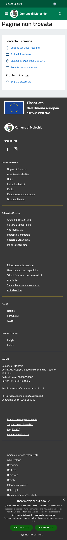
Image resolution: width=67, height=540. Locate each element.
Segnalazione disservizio (20, 424)
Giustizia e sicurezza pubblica (22, 270)
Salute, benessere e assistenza (23, 285)
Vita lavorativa (15, 229)
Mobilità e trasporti (17, 245)
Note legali (13, 490)
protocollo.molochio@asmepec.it (25, 396)
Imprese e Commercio (18, 235)
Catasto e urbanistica (18, 240)
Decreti (11, 480)
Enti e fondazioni (16, 184)
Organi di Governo (16, 169)
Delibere (11, 470)
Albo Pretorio (14, 460)
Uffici (10, 179)
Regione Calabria (13, 4)
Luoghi (10, 340)
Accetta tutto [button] (21, 527)
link (33, 521)
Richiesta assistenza (18, 434)
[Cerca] (60, 14)
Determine (12, 465)
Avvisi (10, 321)
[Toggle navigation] (6, 13)
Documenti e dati (16, 199)
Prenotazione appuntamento (22, 419)
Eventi (10, 345)
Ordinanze (12, 475)
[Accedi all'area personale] (55, 4)
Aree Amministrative (18, 174)
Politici (10, 189)
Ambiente (12, 280)
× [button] (63, 500)
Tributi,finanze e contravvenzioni (24, 275)
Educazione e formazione (20, 265)
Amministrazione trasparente (22, 455)
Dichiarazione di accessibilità (22, 495)
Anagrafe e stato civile (19, 219)
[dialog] (33, 518)
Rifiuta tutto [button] (46, 527)
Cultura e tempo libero (19, 224)
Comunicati (13, 316)
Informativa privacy (17, 485)
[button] (33, 534)
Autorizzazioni (14, 290)
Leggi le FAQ (13, 429)
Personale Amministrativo (21, 194)
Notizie (11, 311)
